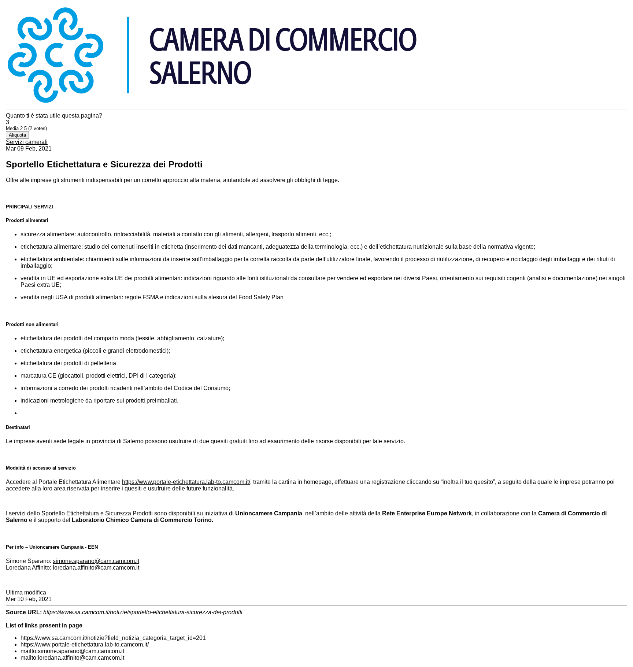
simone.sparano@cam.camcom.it (96, 561)
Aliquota (17, 135)
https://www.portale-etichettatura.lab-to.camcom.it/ (186, 482)
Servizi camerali (27, 142)
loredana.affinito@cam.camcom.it (96, 567)
